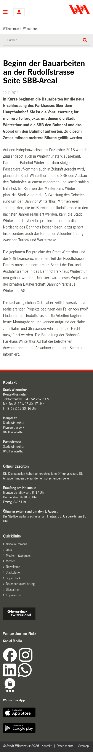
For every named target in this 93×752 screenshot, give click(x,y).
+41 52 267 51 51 (37, 399)
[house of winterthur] (19, 618)
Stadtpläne (13, 572)
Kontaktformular (15, 394)
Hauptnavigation (5, 12)
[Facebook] (11, 660)
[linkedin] (10, 675)
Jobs (9, 549)
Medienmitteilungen (19, 555)
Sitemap (83, 746)
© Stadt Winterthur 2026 (21, 746)
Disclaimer (13, 589)
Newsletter (13, 567)
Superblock (13, 578)
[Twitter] (32, 660)
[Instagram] (25, 660)
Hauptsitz (10, 418)
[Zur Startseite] (68, 9)
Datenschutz (65, 746)
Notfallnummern (16, 544)
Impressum (13, 595)
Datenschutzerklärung (20, 584)
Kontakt (46, 746)
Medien (11, 561)
